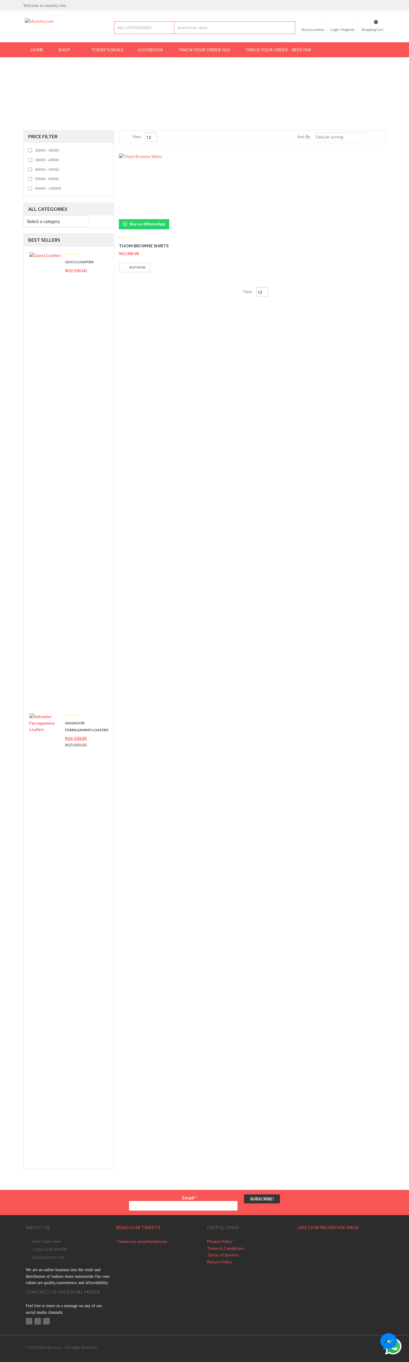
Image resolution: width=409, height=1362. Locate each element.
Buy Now (137, 267)
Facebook (29, 1321)
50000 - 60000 (47, 179)
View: (137, 137)
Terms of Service (222, 1254)
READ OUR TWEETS (138, 1227)
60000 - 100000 (48, 188)
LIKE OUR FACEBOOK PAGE (328, 1227)
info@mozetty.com (48, 1257)
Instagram (46, 1321)
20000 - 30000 (47, 150)
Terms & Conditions (225, 1248)
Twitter (37, 1321)
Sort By (303, 137)
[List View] (380, 137)
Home (170, 78)
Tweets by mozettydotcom (141, 1241)
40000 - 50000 (47, 169)
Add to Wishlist (156, 267)
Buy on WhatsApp (147, 223)
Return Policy (219, 1261)
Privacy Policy (219, 1241)
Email (189, 1197)
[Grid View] (371, 137)
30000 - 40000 (47, 160)
